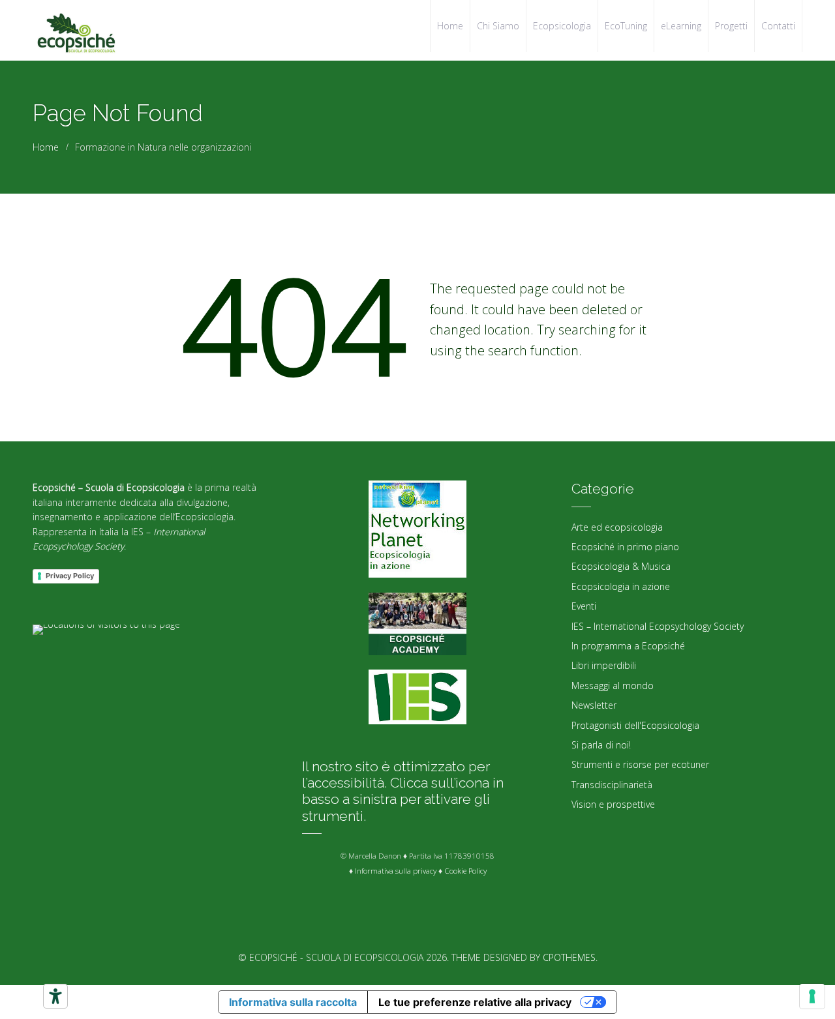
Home (46, 147)
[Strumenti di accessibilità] (55, 996)
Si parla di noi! (601, 745)
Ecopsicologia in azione (620, 586)
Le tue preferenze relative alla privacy (474, 1002)
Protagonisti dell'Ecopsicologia (635, 725)
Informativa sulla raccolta (293, 1002)
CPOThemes (569, 957)
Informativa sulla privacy (395, 871)
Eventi (583, 606)
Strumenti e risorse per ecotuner (640, 764)
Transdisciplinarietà (611, 784)
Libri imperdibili (603, 665)
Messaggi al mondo (612, 685)
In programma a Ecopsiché (628, 646)
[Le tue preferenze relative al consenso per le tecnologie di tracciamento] (812, 996)
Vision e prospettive (613, 804)
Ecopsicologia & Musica (621, 566)
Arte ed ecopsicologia (617, 527)
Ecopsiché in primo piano (625, 546)
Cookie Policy (465, 871)
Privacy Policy (70, 575)
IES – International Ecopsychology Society (657, 626)
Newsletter (593, 705)
